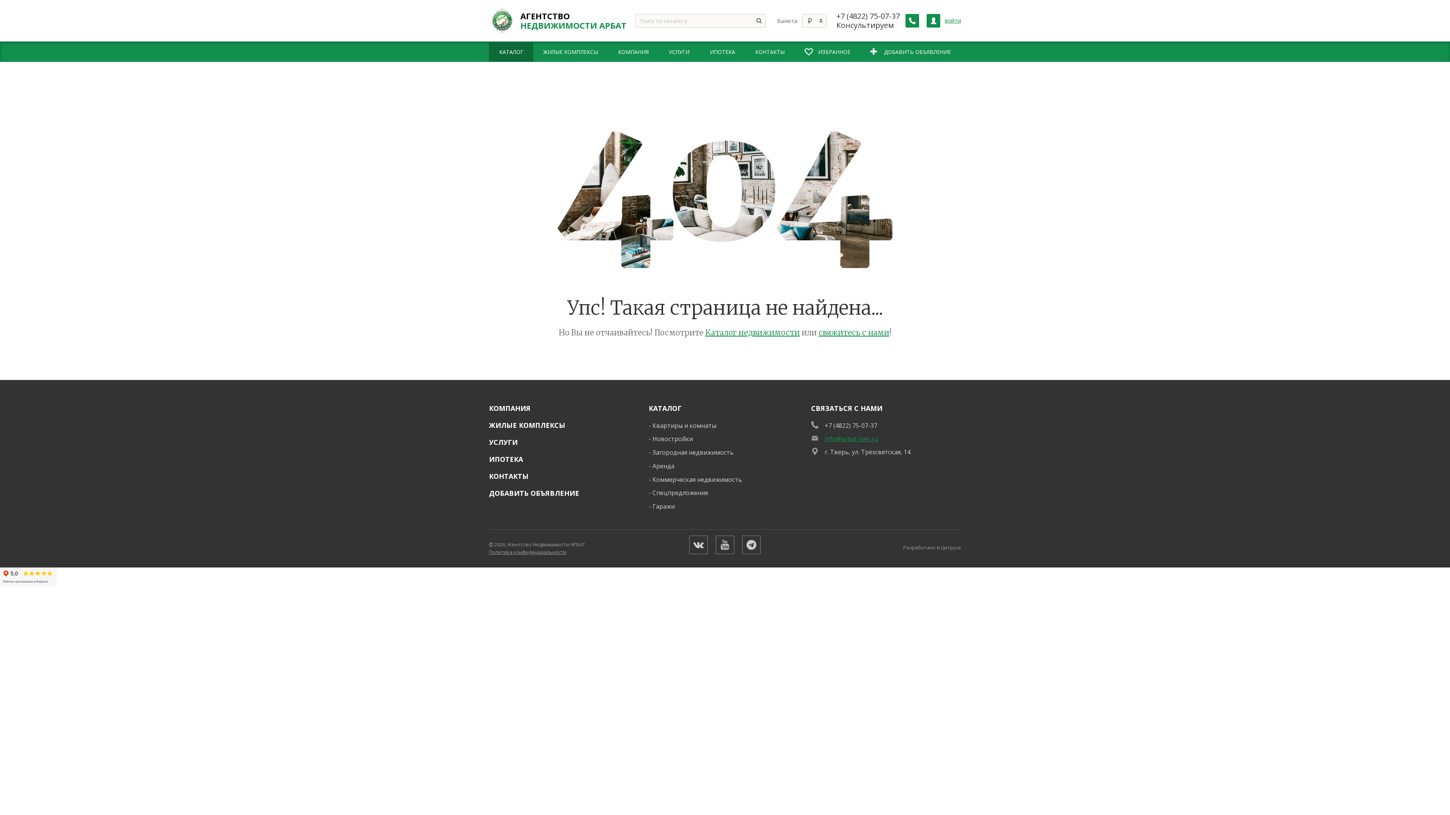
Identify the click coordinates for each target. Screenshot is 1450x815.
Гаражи (663, 506)
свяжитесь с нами (854, 332)
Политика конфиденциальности (527, 552)
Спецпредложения (680, 493)
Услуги (503, 442)
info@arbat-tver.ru (851, 439)
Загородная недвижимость (693, 452)
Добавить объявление (534, 493)
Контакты (509, 476)
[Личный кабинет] (933, 21)
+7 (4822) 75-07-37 (868, 16)
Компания (510, 408)
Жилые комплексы (527, 425)
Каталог (665, 408)
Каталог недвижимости (752, 332)
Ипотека (506, 459)
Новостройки (672, 439)
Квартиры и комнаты (684, 425)
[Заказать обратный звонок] (912, 21)
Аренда (663, 466)
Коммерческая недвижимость (697, 479)
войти (953, 20)
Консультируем (865, 25)
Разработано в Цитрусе (932, 547)
